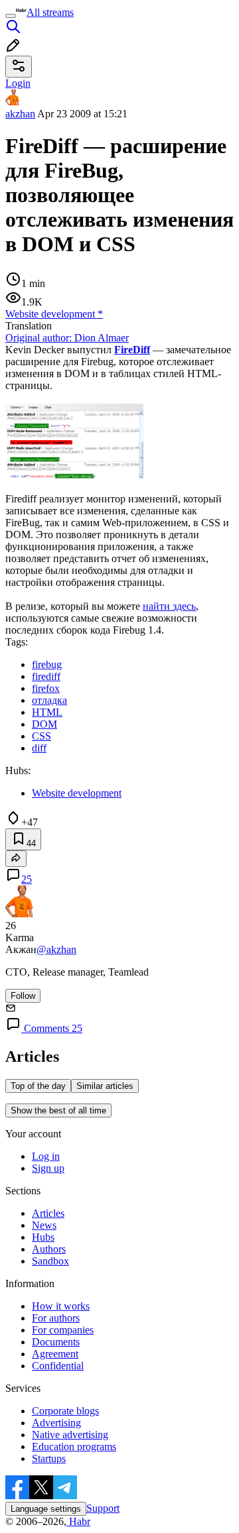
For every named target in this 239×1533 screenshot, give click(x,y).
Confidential (58, 1365)
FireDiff (132, 349)
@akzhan (56, 949)
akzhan (20, 113)
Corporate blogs (65, 1410)
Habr (78, 1521)
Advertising (56, 1422)
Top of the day (38, 1086)
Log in (46, 1156)
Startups (49, 1458)
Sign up (48, 1168)
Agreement (55, 1353)
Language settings (46, 1509)
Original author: (67, 337)
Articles (48, 1213)
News (44, 1225)
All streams (50, 12)
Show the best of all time (58, 1110)
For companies (63, 1329)
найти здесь (169, 606)
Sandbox (50, 1261)
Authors (49, 1249)
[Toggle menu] (10, 16)
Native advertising (70, 1434)
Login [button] (18, 83)
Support (103, 1508)
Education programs (74, 1446)
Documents (56, 1341)
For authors (56, 1318)
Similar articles (104, 1086)
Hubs (43, 1237)
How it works (61, 1306)
